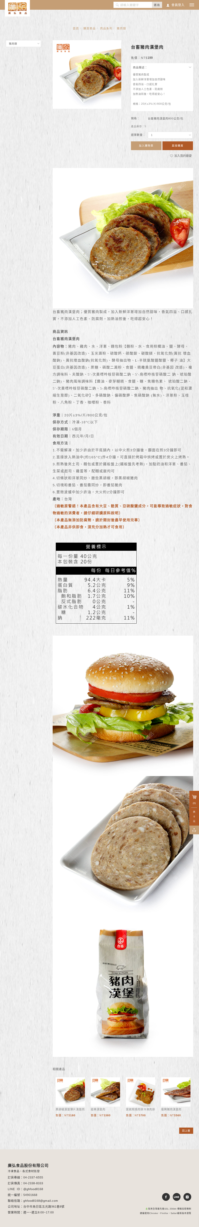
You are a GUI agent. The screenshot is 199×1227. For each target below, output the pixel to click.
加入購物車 (146, 145)
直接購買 (177, 145)
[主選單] (192, 5)
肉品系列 (106, 28)
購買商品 (89, 28)
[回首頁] (17, 8)
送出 (157, 4)
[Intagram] (186, 1197)
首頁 (76, 28)
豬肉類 (121, 28)
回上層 (186, 1130)
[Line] (175, 1197)
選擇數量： (138, 134)
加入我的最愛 (183, 155)
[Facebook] (164, 1197)
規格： (135, 118)
